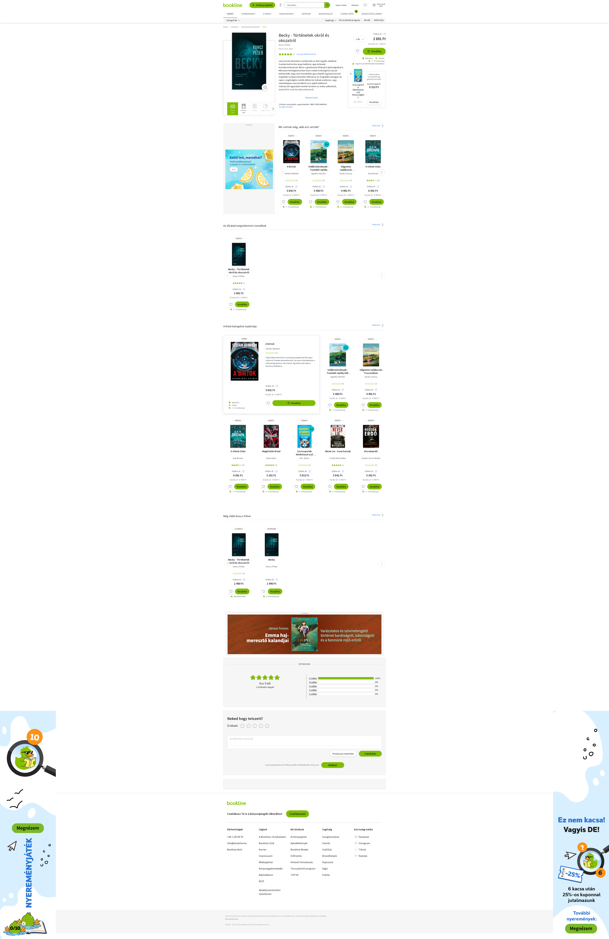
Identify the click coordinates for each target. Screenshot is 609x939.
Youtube (363, 855)
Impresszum (265, 855)
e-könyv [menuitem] (267, 13)
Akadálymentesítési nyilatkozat (269, 891)
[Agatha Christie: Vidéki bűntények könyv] (319, 151)
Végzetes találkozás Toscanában (346, 168)
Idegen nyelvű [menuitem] (326, 13)
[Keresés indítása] (327, 5)
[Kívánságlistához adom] (357, 51)
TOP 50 (294, 874)
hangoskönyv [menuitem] (286, 13)
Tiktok (362, 849)
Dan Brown (373, 173)
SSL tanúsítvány (231, 919)
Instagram (364, 843)
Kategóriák (232, 20)
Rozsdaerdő (371, 451)
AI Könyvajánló (264, 5)
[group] (232, 108)
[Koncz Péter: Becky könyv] (249, 61)
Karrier (262, 849)
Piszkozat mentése (343, 753)
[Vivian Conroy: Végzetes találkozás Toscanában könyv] (346, 151)
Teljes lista (376, 125)
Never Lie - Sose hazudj (337, 451)
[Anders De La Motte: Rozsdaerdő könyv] (371, 436)
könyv (291, 136)
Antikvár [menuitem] (306, 13)
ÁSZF (261, 881)
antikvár (271, 529)
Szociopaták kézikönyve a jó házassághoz (304, 453)
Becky (271, 559)
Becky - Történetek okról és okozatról (238, 271)
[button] (273, 108)
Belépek (355, 5)
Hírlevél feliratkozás (302, 862)
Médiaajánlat (266, 862)
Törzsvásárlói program (349, 20)
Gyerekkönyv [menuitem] (248, 13)
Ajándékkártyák (299, 843)
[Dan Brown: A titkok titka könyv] (373, 151)
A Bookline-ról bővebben (272, 836)
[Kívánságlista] (365, 5)
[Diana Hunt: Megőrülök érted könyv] (271, 436)
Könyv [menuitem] (230, 13)
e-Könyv (239, 529)
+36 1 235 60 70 (235, 836)
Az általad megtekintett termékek (244, 226)
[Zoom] (265, 87)
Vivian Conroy (346, 173)
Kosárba (376, 51)
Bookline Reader (299, 849)
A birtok (291, 166)
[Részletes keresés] (280, 5)
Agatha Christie (318, 173)
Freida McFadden (338, 458)
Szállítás (327, 849)
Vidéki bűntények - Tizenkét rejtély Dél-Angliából (318, 168)
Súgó (325, 868)
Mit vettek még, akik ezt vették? (299, 127)
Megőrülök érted (271, 451)
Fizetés (326, 843)
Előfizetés (379, 20)
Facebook (364, 836)
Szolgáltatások (330, 836)
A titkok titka (373, 166)
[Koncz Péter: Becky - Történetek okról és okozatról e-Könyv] (239, 544)
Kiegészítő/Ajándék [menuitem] (372, 13)
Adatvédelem (266, 874)
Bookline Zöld (266, 843)
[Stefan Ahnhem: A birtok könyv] (291, 151)
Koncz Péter (239, 276)
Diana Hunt (271, 458)
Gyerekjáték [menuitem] (349, 12)
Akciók (367, 20)
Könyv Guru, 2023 (286, 49)
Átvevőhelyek (329, 855)
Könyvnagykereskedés (271, 868)
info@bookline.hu (237, 843)
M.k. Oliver (304, 458)
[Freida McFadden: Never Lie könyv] (338, 436)
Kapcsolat (327, 862)
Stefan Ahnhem (291, 173)
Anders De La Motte (371, 458)
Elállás (326, 874)
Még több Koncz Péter (237, 516)
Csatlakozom (298, 814)
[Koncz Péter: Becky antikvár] (271, 544)
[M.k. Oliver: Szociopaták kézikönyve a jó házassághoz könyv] (305, 436)
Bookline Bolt (234, 849)
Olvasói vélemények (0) (306, 54)
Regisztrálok (341, 5)
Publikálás (370, 753)
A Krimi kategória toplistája (240, 326)
